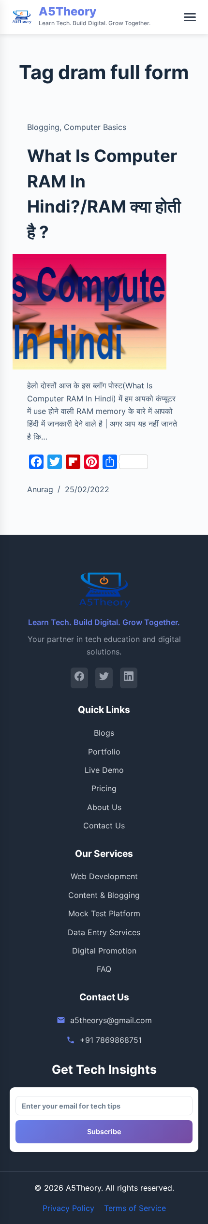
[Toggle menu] (189, 17)
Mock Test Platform (104, 913)
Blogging (43, 127)
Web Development (104, 876)
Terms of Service (135, 1208)
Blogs (104, 733)
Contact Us (104, 825)
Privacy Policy (68, 1208)
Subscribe (104, 1131)
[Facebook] (79, 678)
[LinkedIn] (128, 678)
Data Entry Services (104, 932)
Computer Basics (95, 127)
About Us (104, 807)
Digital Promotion (104, 950)
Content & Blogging (104, 895)
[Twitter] (104, 678)
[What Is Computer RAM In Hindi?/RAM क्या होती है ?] (89, 312)
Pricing (104, 788)
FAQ (104, 969)
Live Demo (104, 770)
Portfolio (104, 751)
